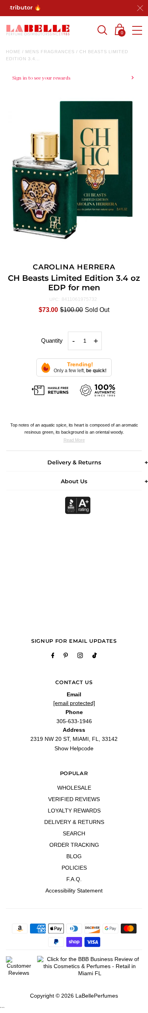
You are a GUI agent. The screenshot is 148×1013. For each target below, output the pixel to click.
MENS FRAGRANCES (50, 51)
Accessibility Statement (74, 890)
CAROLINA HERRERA (74, 267)
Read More (74, 440)
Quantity (52, 340)
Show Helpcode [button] (74, 748)
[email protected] (74, 703)
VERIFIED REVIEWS (74, 799)
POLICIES (74, 868)
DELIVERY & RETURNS (74, 822)
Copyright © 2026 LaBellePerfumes (74, 996)
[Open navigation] (137, 30)
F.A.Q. (74, 879)
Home (13, 51)
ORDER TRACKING (74, 845)
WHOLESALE (74, 788)
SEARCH (74, 833)
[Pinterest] (66, 656)
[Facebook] (52, 656)
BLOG (74, 856)
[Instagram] (80, 656)
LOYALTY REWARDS (74, 810)
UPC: (54, 299)
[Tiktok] (94, 656)
